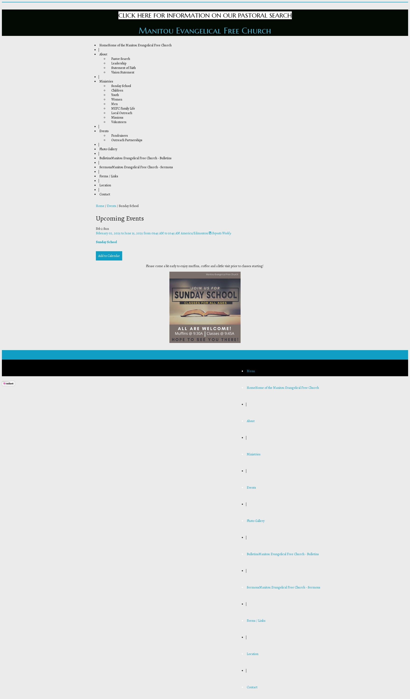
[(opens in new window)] (8, 385)
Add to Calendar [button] (109, 256)
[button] (251, 371)
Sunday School (106, 242)
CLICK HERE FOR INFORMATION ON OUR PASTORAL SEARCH (205, 15)
